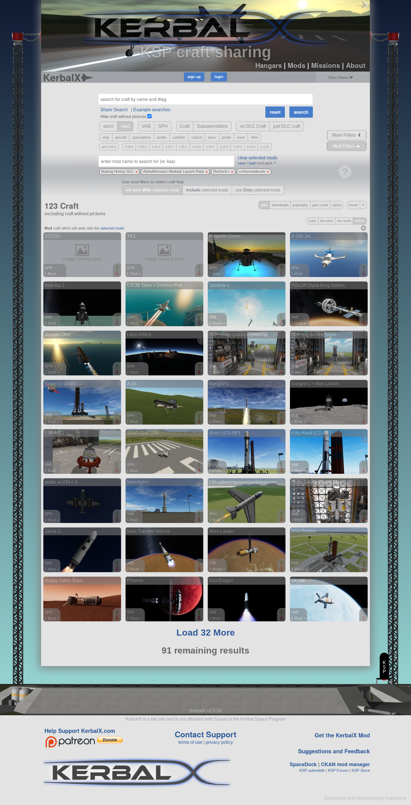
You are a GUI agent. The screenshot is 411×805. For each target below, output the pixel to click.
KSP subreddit (312, 770)
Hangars (268, 65)
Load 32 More (205, 633)
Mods (296, 65)
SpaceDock (303, 764)
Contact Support (205, 734)
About (355, 65)
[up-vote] (117, 268)
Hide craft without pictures (123, 116)
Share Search (114, 109)
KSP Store (361, 770)
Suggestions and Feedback (334, 751)
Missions (325, 65)
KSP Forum (338, 770)
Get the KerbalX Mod (342, 735)
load (252, 163)
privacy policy (219, 742)
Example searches (151, 109)
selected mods (112, 228)
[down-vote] (117, 273)
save (241, 163)
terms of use (190, 742)
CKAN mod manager (345, 764)
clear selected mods (257, 157)
